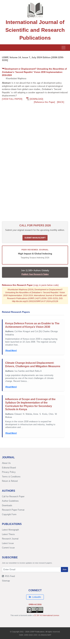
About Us (6, 463)
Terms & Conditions (11, 476)
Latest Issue (8, 543)
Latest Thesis (8, 534)
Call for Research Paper (13, 496)
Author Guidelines (10, 501)
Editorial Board (9, 467)
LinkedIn (36, 597)
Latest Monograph (10, 530)
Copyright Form (9, 514)
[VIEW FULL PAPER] (12, 99)
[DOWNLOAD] (36, 99)
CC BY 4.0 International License (46, 615)
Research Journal (10, 538)
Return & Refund (10, 481)
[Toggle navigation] (63, 47)
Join (64, 569)
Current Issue (8, 547)
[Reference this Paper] (44, 102)
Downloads (7, 505)
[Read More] (11, 350)
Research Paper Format (13, 510)
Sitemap (6, 581)
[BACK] (60, 102)
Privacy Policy (9, 472)
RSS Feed (9, 576)
